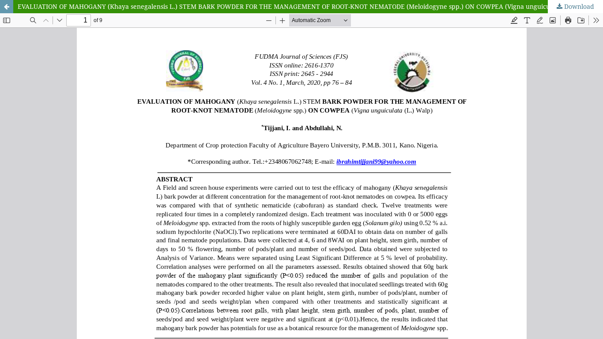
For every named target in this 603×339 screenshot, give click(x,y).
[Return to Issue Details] (6, 6)
